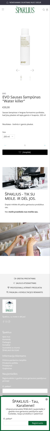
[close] (46, 399)
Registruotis (37, 423)
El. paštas (7, 418)
